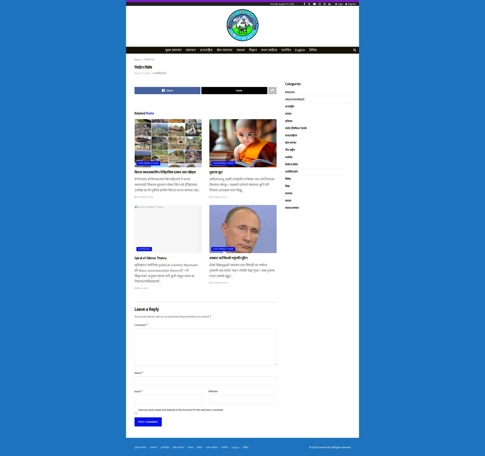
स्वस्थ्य (241, 50)
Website (212, 391)
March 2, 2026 (142, 73)
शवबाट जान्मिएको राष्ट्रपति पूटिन (228, 258)
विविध (313, 50)
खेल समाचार (224, 50)
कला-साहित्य (269, 50)
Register (351, 4)
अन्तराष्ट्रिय (206, 50)
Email (139, 391)
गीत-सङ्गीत (290, 150)
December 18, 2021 (219, 283)
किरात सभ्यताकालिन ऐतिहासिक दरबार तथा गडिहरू (165, 172)
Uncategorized (294, 99)
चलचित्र (286, 50)
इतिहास (288, 121)
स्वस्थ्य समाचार (292, 208)
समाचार (191, 50)
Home (137, 60)
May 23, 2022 (142, 288)
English (300, 50)
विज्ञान (253, 50)
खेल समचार (290, 143)
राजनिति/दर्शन (149, 60)
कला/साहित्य (291, 135)
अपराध (288, 114)
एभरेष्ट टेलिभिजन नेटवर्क (148, 163)
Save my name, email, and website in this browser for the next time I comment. (181, 410)
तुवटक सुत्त (215, 172)
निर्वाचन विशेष (291, 164)
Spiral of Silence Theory (150, 258)
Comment (141, 325)
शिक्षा (287, 186)
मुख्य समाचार (173, 50)
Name (139, 373)
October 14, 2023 (219, 197)
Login (340, 4)
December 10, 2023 (145, 197)
